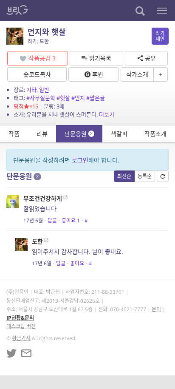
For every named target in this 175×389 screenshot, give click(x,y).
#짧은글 (95, 98)
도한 (37, 241)
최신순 (124, 176)
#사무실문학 (40, 98)
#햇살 (63, 98)
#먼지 (78, 98)
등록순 (145, 176)
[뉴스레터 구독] (26, 353)
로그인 (80, 160)
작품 (14, 134)
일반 (44, 90)
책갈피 (119, 134)
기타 (31, 90)
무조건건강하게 (42, 198)
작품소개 (155, 134)
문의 (156, 309)
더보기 (106, 114)
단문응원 (79, 134)
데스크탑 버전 (21, 326)
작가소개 (137, 74)
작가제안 (160, 36)
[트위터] (11, 353)
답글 (52, 220)
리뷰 (42, 134)
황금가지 (21, 338)
